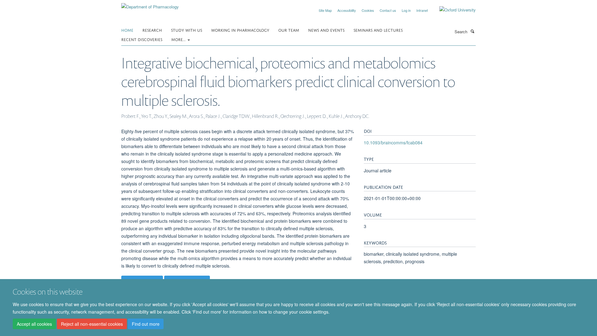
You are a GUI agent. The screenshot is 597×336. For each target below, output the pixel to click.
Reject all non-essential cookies (92, 324)
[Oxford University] (453, 10)
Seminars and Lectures (378, 30)
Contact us (388, 10)
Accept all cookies (34, 324)
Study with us (186, 30)
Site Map (325, 10)
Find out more (146, 324)
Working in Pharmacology (240, 30)
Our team (288, 30)
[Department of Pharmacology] (150, 4)
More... (179, 39)
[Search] (472, 31)
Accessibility (346, 10)
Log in (406, 10)
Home (127, 30)
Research (152, 30)
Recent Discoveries (141, 39)
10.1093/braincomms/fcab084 (393, 142)
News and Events (326, 30)
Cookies (368, 10)
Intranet (422, 10)
